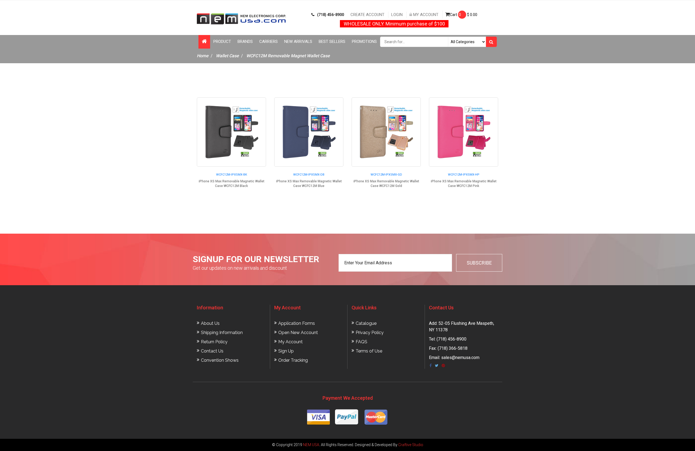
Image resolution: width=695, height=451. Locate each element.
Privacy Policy (370, 332)
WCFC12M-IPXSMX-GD (386, 174)
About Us (210, 323)
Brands (245, 41)
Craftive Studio (410, 445)
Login (397, 14)
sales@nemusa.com (460, 357)
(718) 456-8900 (330, 14)
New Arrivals (298, 41)
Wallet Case (227, 55)
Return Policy (214, 341)
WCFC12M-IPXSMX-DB (308, 174)
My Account (425, 14)
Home (202, 55)
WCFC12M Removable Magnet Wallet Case (288, 55)
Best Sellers (332, 41)
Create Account (367, 14)
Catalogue (366, 323)
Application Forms (296, 323)
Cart (463, 14)
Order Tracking (293, 360)
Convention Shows (220, 360)
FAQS (361, 341)
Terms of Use (369, 351)
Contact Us (212, 351)
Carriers (268, 41)
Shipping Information (222, 332)
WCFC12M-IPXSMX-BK (231, 174)
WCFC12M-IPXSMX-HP (463, 174)
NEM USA (311, 445)
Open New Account (298, 332)
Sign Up (286, 351)
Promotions (364, 41)
